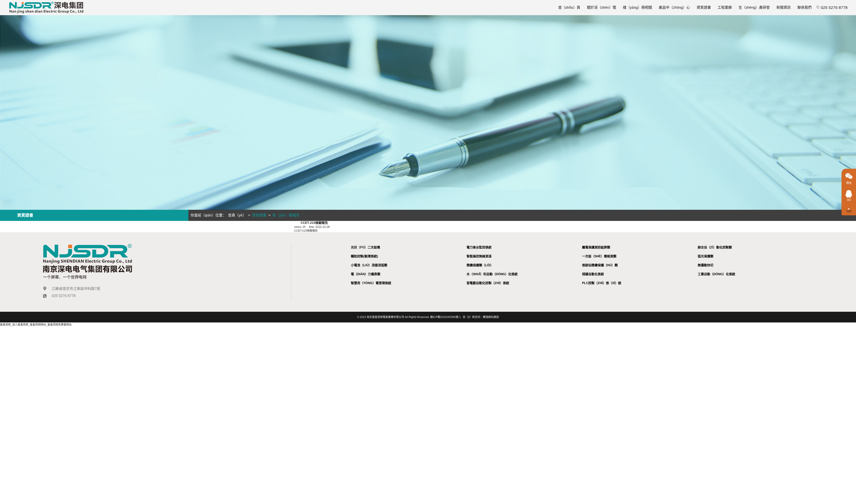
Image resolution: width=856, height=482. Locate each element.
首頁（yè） (237, 215)
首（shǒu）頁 (569, 7)
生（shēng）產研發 (754, 7)
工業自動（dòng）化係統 (716, 274)
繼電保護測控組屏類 (596, 247)
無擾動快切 (705, 265)
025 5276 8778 (834, 7)
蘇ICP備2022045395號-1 (445, 317)
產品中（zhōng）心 (674, 7)
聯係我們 (804, 7)
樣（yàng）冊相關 (637, 7)
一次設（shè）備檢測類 (599, 256)
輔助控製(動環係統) (364, 256)
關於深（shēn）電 (601, 7)
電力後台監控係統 (479, 247)
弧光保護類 (705, 256)
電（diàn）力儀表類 (365, 274)
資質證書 (704, 7)
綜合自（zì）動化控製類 (715, 247)
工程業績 (725, 7)
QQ (849, 199)
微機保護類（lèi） (480, 265)
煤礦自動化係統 (593, 274)
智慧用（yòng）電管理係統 (371, 283)
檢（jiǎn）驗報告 (286, 215)
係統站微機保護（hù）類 (600, 265)
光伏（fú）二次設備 (365, 247)
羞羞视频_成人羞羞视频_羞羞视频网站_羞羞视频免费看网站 (36, 324)
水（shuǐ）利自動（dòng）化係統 (492, 274)
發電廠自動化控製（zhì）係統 (488, 283)
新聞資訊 (783, 7)
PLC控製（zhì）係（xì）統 (601, 283)
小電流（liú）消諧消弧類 (369, 265)
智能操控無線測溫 (479, 256)
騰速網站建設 (491, 317)
